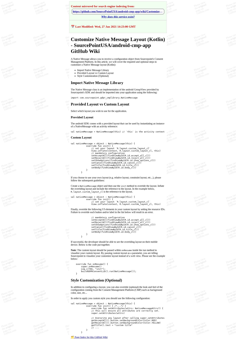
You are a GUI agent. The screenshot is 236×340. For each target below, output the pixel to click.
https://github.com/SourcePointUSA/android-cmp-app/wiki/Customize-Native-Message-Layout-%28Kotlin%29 (118, 11)
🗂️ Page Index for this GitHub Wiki (89, 337)
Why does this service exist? (118, 16)
